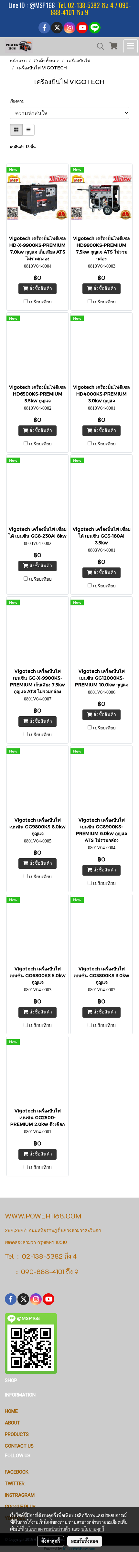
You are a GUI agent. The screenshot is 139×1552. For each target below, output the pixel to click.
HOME (11, 1411)
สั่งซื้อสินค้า (40, 288)
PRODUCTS (17, 1434)
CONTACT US (19, 1446)
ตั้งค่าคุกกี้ (50, 1541)
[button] (98, 46)
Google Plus (20, 1507)
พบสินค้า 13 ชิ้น (23, 147)
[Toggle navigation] (130, 46)
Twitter (15, 1483)
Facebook (16, 1472)
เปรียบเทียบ (40, 301)
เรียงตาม (18, 101)
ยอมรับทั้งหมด (84, 1541)
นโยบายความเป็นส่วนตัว (47, 1529)
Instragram (20, 1495)
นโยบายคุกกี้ (92, 1529)
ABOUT (12, 1423)
